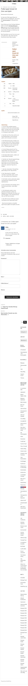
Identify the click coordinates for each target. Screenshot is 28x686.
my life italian (23, 548)
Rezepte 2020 (24, 622)
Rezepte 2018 (24, 618)
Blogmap (22, 362)
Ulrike (6, 227)
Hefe (8, 216)
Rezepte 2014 (24, 608)
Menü (14, 3)
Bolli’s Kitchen (23, 402)
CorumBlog (23, 418)
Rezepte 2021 (24, 625)
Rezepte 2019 (24, 620)
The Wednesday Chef (23, 560)
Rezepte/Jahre (24, 630)
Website (3, 289)
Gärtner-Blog (23, 448)
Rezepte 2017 (24, 615)
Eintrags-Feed (24, 580)
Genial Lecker (24, 451)
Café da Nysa (23, 408)
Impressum (23, 602)
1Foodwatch (23, 349)
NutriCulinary (23, 482)
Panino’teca (23, 484)
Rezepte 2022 (24, 627)
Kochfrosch (23, 463)
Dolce (22, 436)
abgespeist (23, 392)
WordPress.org (24, 586)
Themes (22, 377)
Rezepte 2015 (24, 610)
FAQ (21, 369)
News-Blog (23, 371)
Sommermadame (6, 20)
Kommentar (4, 258)
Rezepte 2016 (24, 613)
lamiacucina (23, 472)
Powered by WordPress (6, 681)
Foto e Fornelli (24, 446)
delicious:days (24, 537)
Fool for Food (23, 443)
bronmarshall (23, 529)
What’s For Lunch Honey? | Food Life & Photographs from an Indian (24, 567)
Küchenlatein (23, 469)
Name (2, 276)
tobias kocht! (23, 500)
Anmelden (23, 577)
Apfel (4, 216)
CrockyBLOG (23, 421)
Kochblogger (23, 461)
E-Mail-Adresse (5, 283)
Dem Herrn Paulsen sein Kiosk (23, 429)
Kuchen (5, 214)
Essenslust (23, 438)
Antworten (7, 238)
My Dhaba (23, 546)
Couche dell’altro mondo (22, 534)
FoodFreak (23, 441)
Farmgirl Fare (23, 540)
